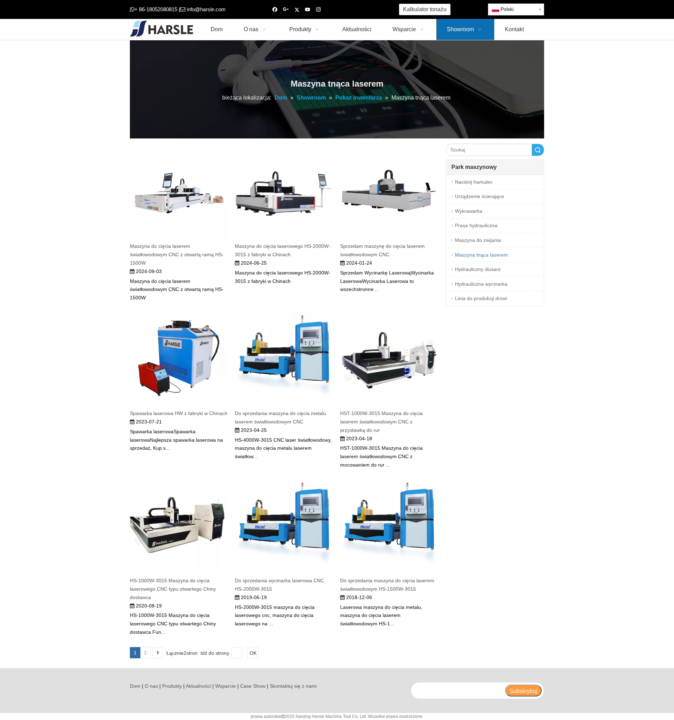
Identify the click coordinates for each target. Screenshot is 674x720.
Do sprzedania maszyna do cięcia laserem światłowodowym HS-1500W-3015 (387, 585)
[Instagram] (318, 9)
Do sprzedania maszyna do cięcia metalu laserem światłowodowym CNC (280, 417)
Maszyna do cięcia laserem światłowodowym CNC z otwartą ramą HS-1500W (177, 254)
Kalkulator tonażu (425, 9)
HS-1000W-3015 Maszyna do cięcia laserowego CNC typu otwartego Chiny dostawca (173, 589)
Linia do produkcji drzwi (481, 298)
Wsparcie (225, 686)
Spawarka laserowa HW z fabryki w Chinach (178, 413)
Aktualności (198, 686)
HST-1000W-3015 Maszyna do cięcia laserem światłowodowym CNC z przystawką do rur (381, 421)
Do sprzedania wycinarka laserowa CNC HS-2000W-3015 (279, 585)
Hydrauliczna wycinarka (481, 284)
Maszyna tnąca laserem (481, 255)
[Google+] (286, 9)
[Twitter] (296, 9)
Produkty (172, 686)
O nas (151, 686)
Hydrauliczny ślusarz (478, 269)
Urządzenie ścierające (479, 196)
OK (253, 653)
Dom (135, 686)
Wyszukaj (538, 150)
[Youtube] (307, 9)
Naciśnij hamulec (474, 182)
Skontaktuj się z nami (293, 686)
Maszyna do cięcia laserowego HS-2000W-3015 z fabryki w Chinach (282, 250)
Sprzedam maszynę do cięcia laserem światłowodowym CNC (382, 250)
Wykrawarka (468, 211)
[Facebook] (275, 9)
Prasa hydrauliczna (476, 225)
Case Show (252, 686)
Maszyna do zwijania (478, 240)
